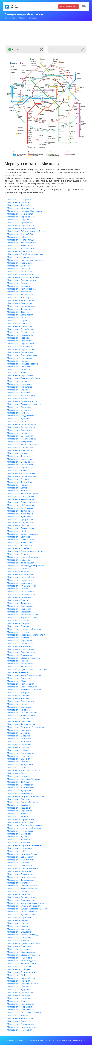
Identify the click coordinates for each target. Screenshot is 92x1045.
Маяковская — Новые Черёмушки (22, 493)
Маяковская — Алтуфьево (19, 739)
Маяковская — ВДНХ (16, 531)
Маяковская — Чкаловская (19, 776)
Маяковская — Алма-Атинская (21, 274)
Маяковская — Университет (20, 214)
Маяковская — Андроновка (19, 958)
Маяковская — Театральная (19, 309)
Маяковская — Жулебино (18, 548)
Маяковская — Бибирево (18, 736)
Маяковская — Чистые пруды (20, 240)
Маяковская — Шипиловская (20, 744)
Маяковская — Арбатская (19, 367)
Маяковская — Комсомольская (21, 245)
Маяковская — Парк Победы (20, 375)
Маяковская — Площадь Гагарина (22, 984)
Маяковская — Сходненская (20, 606)
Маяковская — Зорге (16, 1001)
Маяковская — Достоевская (20, 785)
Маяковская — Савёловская (20, 718)
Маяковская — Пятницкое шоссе (22, 401)
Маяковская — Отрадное (18, 733)
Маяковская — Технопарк (19, 297)
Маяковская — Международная (21, 439)
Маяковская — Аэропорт (18, 320)
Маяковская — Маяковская (19, 1030)
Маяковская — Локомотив (19, 946)
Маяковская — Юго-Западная (20, 208)
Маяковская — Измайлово (19, 949)
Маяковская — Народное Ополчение (24, 845)
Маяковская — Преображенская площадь (26, 254)
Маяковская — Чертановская (20, 684)
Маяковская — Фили (16, 421)
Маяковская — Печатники (19, 762)
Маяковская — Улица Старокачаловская (25, 903)
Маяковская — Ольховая (18, 266)
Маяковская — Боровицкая (19, 707)
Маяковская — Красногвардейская (23, 277)
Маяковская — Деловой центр (21, 643)
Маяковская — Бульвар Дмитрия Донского (27, 669)
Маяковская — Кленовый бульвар (22, 888)
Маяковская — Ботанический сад (22, 534)
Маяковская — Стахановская (20, 1024)
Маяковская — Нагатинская (19, 695)
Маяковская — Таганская (18, 456)
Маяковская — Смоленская (19, 369)
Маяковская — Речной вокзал (20, 332)
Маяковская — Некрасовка (19, 1007)
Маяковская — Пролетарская (20, 568)
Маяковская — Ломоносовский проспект (26, 635)
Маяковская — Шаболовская (20, 505)
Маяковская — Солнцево (18, 620)
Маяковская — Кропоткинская (21, 228)
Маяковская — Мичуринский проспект (24, 629)
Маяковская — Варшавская (19, 811)
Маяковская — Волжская (18, 759)
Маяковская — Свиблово (18, 537)
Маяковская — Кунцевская (19, 381)
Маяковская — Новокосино (19, 666)
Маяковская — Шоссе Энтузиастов (23, 658)
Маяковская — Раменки (18, 632)
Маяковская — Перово (17, 661)
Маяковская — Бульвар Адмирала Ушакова (27, 909)
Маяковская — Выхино (17, 554)
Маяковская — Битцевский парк (21, 897)
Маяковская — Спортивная (19, 220)
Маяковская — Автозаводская (21, 300)
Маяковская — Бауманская (19, 358)
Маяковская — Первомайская (20, 344)
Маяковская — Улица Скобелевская (23, 906)
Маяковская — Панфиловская (20, 1004)
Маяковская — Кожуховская (20, 765)
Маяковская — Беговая (17, 589)
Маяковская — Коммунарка (19, 263)
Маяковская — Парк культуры (20, 225)
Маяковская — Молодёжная (20, 384)
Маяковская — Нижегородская (21, 877)
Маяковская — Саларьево (19, 199)
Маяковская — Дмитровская (20, 721)
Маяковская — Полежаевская (20, 592)
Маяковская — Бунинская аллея (21, 914)
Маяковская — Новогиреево (20, 664)
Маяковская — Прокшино (18, 269)
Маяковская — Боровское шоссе (22, 617)
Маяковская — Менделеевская (21, 715)
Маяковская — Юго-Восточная (21, 1018)
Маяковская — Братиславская (21, 753)
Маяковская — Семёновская (20, 352)
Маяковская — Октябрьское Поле (22, 594)
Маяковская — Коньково (18, 485)
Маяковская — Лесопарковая (20, 900)
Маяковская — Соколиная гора (21, 952)
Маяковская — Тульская (18, 698)
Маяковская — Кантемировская (21, 289)
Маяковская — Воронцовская (20, 819)
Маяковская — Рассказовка (19, 612)
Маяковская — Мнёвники (18, 842)
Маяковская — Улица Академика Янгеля (25, 675)
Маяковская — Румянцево (19, 202)
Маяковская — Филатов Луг (20, 271)
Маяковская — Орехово (18, 283)
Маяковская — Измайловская (20, 346)
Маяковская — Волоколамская (21, 395)
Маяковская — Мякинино (18, 393)
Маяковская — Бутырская (19, 790)
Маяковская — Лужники (18, 987)
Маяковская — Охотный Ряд (20, 234)
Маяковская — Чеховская (18, 710)
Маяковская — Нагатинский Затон (23, 886)
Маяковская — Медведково (20, 542)
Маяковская (32, 18)
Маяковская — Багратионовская (22, 424)
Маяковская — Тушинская (19, 603)
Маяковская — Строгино (18, 390)
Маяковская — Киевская (18, 372)
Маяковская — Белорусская (20, 315)
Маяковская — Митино (17, 398)
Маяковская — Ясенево (18, 479)
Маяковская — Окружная (18, 799)
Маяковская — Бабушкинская (20, 540)
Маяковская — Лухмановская (20, 1010)
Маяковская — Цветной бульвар (22, 713)
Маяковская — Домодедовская (21, 280)
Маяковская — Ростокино (19, 938)
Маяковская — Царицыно (18, 286)
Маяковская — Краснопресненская (23, 473)
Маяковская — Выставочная (20, 436)
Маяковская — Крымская (18, 981)
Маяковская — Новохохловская (21, 963)
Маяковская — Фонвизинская (20, 793)
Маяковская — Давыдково (19, 834)
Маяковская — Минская (18, 638)
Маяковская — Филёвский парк (21, 427)
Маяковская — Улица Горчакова (22, 912)
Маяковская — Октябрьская (20, 465)
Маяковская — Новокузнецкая (21, 306)
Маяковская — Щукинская (19, 597)
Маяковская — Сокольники (19, 251)
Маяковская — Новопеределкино (22, 615)
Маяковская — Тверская (18, 312)
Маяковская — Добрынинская (20, 462)
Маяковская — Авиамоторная (20, 655)
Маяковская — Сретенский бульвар (23, 779)
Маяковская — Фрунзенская (20, 222)
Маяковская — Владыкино (19, 730)
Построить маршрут (68, 6)
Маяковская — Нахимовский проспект (24, 690)
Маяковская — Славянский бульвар (23, 378)
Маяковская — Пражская (18, 678)
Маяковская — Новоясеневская (21, 476)
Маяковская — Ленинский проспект (23, 502)
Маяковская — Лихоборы (18, 926)
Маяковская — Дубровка (18, 767)
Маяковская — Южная (17, 681)
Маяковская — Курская (17, 361)
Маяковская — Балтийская (19, 920)
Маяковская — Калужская (19, 491)
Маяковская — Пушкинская (19, 580)
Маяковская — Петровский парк (22, 854)
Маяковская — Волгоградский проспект (25, 566)
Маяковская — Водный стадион (21, 329)
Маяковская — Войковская (19, 326)
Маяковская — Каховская (19, 814)
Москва (21, 18)
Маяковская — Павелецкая (19, 303)
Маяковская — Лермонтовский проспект (26, 551)
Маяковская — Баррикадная (20, 583)
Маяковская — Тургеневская (20, 517)
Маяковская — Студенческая (20, 416)
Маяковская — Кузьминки (18, 560)
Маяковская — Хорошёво (19, 998)
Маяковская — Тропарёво (19, 205)
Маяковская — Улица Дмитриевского (24, 1012)
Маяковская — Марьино (18, 750)
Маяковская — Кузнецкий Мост (21, 577)
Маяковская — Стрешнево (19, 917)
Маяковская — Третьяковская (20, 511)
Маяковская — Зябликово (19, 741)
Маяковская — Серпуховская (20, 701)
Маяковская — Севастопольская (22, 687)
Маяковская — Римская (18, 773)
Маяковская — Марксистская (20, 649)
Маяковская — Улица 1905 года (21, 586)
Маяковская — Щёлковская (19, 341)
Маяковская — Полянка (18, 704)
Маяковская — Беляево (18, 488)
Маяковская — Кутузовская (19, 418)
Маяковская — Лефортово (19, 871)
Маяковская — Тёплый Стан (19, 482)
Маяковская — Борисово (18, 747)
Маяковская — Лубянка (18, 237)
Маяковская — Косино (17, 1015)
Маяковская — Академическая (21, 499)
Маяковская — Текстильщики (20, 563)
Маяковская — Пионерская (19, 430)
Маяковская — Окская (17, 1021)
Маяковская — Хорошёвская (20, 848)
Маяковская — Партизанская (20, 349)
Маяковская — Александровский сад (24, 404)
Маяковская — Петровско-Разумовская (25, 727)
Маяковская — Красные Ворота (21, 243)
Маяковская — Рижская (18, 525)
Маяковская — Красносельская (21, 248)
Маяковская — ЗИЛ (16, 975)
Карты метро (10, 18)
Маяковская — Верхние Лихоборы (22, 802)
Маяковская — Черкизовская (20, 257)
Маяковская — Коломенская (20, 295)
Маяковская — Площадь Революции (23, 364)
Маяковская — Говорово (18, 623)
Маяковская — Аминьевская (20, 831)
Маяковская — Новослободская (22, 444)
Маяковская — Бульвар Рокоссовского (25, 260)
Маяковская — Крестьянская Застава (24, 770)
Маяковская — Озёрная (18, 626)
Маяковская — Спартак (18, 600)
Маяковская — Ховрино (18, 338)
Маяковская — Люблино (18, 756)
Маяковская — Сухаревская (20, 519)
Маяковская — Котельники (19, 545)
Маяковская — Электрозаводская (22, 355)
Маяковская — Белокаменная (20, 940)
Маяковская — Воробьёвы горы (21, 217)
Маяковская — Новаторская (20, 822)
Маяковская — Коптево (18, 923)
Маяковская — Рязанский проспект (23, 557)
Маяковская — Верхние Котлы (21, 978)
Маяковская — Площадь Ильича (21, 652)
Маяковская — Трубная (18, 782)
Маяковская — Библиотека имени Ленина (26, 231)
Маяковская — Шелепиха (18, 894)
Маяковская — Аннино (17, 672)
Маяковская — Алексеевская (20, 528)
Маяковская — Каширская (19, 292)
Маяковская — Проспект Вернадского (24, 211)
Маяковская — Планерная (19, 609)
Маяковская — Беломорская (20, 335)
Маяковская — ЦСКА (16, 851)
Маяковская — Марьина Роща (20, 788)
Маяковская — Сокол (17, 323)
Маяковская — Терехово (18, 839)
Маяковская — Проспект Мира (21, 447)
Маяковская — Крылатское (19, 387)
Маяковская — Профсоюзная (20, 496)
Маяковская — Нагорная (18, 692)
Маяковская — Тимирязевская (21, 724)
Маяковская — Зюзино (17, 816)
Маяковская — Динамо (17, 318)
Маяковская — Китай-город (20, 514)
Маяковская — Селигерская (19, 805)
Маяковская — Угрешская (19, 966)
